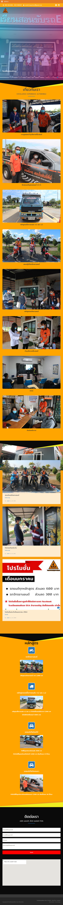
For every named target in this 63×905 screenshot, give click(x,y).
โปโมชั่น (6, 614)
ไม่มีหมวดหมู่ (7, 497)
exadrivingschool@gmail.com (33, 5)
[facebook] (56, 6)
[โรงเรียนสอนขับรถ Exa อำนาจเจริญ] (4, 10)
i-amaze (58, 900)
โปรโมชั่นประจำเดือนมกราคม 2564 (16, 612)
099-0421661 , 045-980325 (13, 5)
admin (8, 501)
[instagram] (59, 6)
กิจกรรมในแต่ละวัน (11, 548)
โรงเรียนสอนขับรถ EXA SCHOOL (44, 900)
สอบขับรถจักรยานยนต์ (12, 495)
